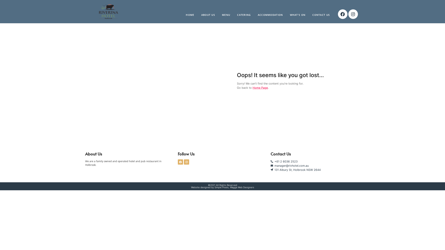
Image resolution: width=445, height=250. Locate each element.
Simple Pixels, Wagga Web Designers (234, 187)
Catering (244, 14)
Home (190, 14)
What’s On (298, 14)
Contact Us (321, 14)
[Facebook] (342, 14)
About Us (208, 14)
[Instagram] (353, 14)
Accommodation (270, 14)
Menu (226, 14)
